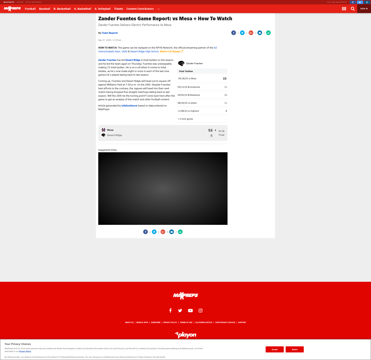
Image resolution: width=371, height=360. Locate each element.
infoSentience (129, 105)
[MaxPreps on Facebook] (353, 2)
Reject (295, 349)
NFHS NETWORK (34, 2)
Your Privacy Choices (225, 322)
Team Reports (110, 32)
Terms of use (186, 322)
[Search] (352, 8)
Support (242, 322)
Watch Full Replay (170, 51)
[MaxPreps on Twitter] (360, 2)
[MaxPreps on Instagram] (367, 2)
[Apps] (344, 8)
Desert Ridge (132, 60)
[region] (185, 349)
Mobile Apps (142, 322)
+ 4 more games (185, 118)
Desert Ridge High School (144, 51)
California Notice (203, 322)
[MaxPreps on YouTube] (190, 310)
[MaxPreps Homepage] (185, 295)
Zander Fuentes (107, 60)
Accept (275, 349)
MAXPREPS (9, 2)
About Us (129, 322)
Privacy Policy (170, 322)
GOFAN (20, 2)
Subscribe (155, 322)
